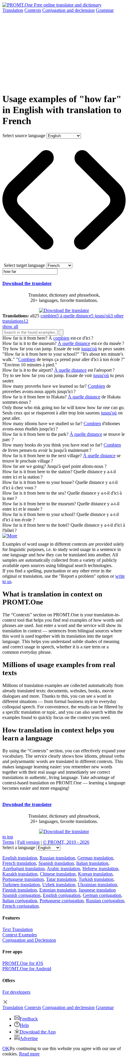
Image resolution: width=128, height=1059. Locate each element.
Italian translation (92, 863)
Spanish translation (56, 863)
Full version (28, 842)
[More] (9, 535)
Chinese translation (58, 873)
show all (10, 326)
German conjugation (102, 895)
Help (24, 1025)
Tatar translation (61, 879)
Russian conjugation (105, 900)
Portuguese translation (23, 879)
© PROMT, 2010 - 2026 (66, 842)
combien (61, 338)
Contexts (32, 10)
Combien (26, 359)
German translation (95, 857)
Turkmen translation (21, 884)
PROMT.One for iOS (22, 963)
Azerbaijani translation (23, 868)
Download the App (38, 1031)
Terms (8, 842)
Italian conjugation (19, 900)
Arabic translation (63, 868)
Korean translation (95, 873)
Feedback (29, 1018)
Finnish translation (19, 889)
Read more (29, 1053)
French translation (19, 863)
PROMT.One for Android (26, 968)
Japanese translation (97, 889)
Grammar (105, 10)
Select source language (23, 135)
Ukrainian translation (97, 884)
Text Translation (17, 929)
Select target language (24, 265)
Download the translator (27, 283)
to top (7, 836)
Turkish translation (96, 879)
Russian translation (57, 857)
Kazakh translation (20, 873)
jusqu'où (89, 348)
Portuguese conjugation (62, 900)
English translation (19, 857)
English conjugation (61, 895)
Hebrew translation (100, 868)
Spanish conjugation (21, 895)
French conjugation (20, 905)
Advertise (29, 1038)
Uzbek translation (58, 884)
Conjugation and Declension (29, 940)
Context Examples (19, 934)
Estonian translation (57, 889)
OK (6, 1048)
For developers (16, 992)
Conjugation (68, 10)
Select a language (18, 847)
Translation (12, 10)
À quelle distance (74, 343)
